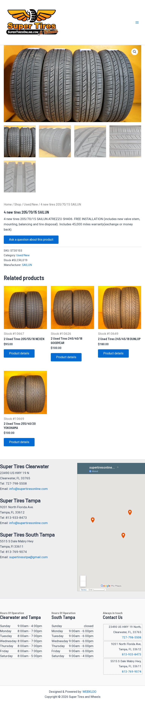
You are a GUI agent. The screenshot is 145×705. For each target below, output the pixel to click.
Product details (19, 353)
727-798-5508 (131, 637)
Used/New (31, 204)
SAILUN (27, 265)
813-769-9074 (131, 671)
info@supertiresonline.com (28, 489)
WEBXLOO (89, 691)
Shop (17, 204)
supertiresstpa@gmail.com (28, 557)
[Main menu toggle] (137, 22)
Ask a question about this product (31, 239)
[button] (134, 51)
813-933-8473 (131, 654)
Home (8, 204)
